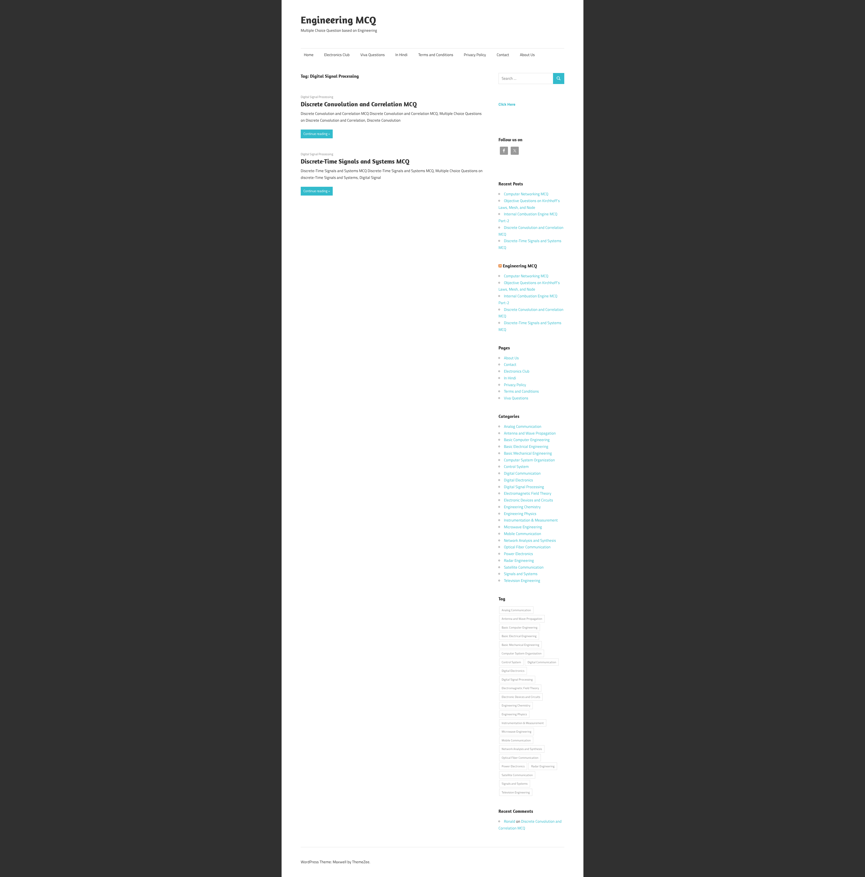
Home (309, 55)
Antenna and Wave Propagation (530, 433)
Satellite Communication (524, 567)
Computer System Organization (529, 460)
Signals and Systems (520, 574)
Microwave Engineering (523, 527)
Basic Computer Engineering (527, 440)
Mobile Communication (522, 534)
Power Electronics (518, 554)
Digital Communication (522, 473)
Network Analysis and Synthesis (530, 540)
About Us (527, 55)
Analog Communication (522, 426)
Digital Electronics (518, 480)
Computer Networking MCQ (526, 194)
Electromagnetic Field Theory (527, 493)
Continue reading (315, 133)
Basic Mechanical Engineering (528, 453)
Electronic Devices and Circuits (528, 500)
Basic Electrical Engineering (526, 446)
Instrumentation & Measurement (531, 520)
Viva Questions (372, 55)
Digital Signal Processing (317, 96)
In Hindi (401, 55)
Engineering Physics (520, 514)
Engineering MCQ (338, 20)
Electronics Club (337, 55)
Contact (503, 55)
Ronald (509, 821)
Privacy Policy (475, 55)
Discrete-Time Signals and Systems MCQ (355, 161)
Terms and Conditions (435, 55)
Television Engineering (522, 580)
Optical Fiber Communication (527, 547)
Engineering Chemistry (522, 507)
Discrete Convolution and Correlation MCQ (359, 104)
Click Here (507, 104)
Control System (516, 466)
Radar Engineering (519, 560)
